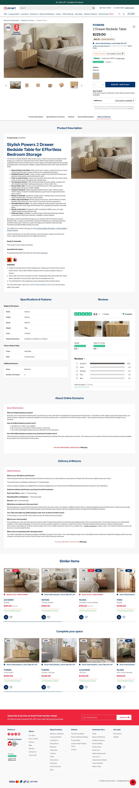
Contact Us (32, 752)
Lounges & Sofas (55, 737)
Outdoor (53, 753)
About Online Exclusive (86, 117)
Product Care (96, 747)
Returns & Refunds (98, 737)
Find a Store (106, 8)
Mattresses (53, 750)
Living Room (54, 740)
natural (95, 70)
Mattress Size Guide (99, 753)
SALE (52, 770)
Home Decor (54, 760)
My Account (117, 734)
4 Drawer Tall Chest (48, 672)
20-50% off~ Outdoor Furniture (69, 2)
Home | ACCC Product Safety (35, 285)
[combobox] (57, 8)
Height (8, 317)
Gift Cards (53, 763)
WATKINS (45, 600)
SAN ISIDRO (9, 600)
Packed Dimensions (12, 339)
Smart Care (96, 750)
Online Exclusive (55, 766)
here (29, 228)
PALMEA (82, 600)
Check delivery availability (123, 100)
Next (82, 85)
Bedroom (53, 747)
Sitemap (31, 749)
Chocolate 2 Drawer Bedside (88, 602)
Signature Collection (57, 734)
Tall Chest (82, 672)
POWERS (7, 670)
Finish (8, 351)
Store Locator (33, 739)
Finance (74, 749)
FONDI (119, 600)
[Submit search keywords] (93, 8)
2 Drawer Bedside (47, 602)
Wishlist (115, 737)
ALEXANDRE (84, 670)
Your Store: (125, 8)
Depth (8, 323)
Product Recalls (97, 763)
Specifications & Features (55, 117)
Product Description (35, 117)
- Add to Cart (120, 84)
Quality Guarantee (90, 526)
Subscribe (123, 717)
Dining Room (54, 744)
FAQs (94, 734)
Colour (95, 67)
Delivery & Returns (104, 117)
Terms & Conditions (77, 734)
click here (44, 253)
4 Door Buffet (8, 672)
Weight (8, 328)
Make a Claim (96, 766)
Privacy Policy (75, 740)
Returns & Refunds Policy (79, 737)
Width (8, 312)
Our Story (32, 735)
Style (8, 357)
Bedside (6, 602)
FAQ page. (84, 447)
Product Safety (97, 744)
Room (8, 369)
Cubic (8, 333)
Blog (30, 745)
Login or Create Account (101, 46)
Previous (6, 85)
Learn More (130, 109)
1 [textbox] (94, 84)
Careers (31, 742)
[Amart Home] (10, 8)
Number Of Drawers (13, 375)
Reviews (71, 117)
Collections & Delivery (99, 760)
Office (52, 757)
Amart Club (32, 755)
